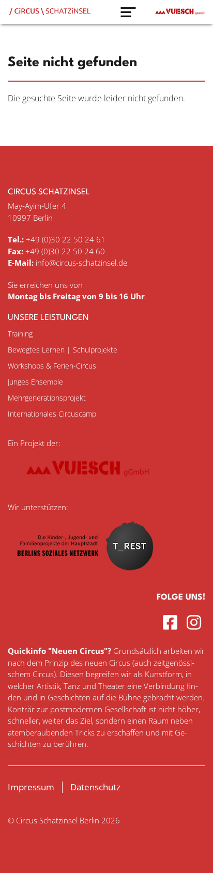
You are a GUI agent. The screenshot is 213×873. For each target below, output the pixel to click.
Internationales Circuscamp (52, 414)
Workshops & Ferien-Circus (52, 366)
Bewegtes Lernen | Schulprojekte (62, 350)
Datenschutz (95, 787)
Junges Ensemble (35, 382)
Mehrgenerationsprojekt (47, 398)
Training (20, 334)
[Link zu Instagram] (196, 622)
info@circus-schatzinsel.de (81, 262)
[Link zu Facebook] (172, 622)
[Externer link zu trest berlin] (85, 577)
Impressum (31, 787)
